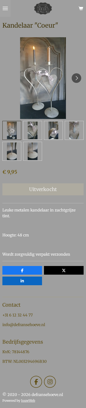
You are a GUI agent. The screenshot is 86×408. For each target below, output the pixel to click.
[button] (11, 130)
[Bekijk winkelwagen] (80, 8)
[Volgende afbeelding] (76, 78)
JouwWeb (28, 401)
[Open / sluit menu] (5, 8)
